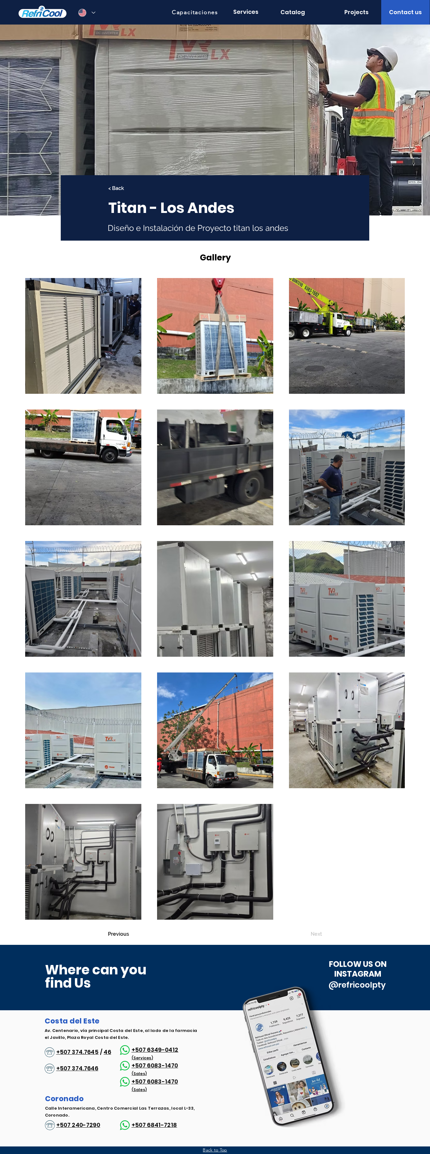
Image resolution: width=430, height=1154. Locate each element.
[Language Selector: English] (87, 12)
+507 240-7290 (78, 1125)
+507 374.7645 (77, 1052)
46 (107, 1052)
